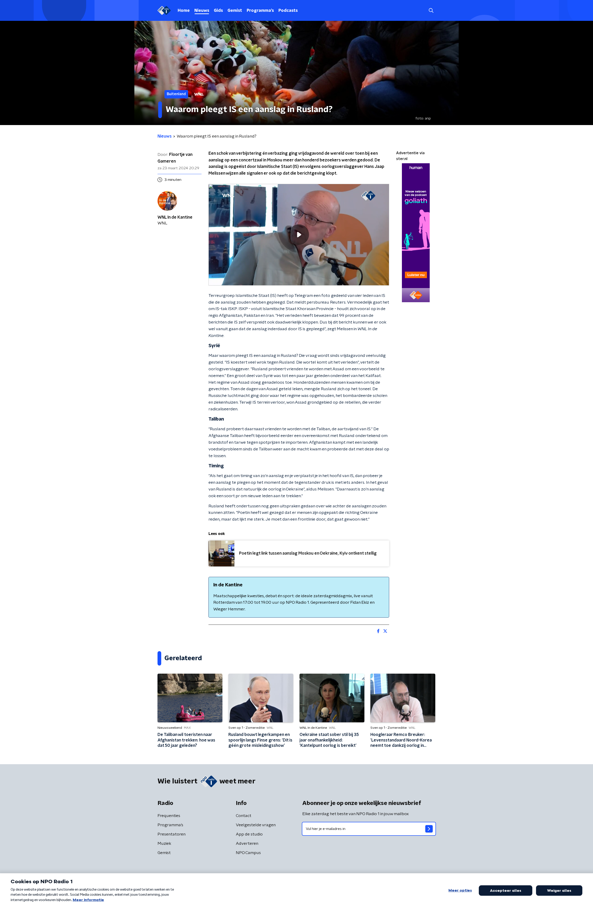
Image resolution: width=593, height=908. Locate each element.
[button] (430, 10)
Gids (218, 11)
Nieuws (201, 11)
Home (184, 11)
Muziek (164, 844)
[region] (298, 235)
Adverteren (247, 844)
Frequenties (169, 816)
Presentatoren (172, 834)
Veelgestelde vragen (256, 825)
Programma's (260, 11)
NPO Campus (248, 853)
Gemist (234, 11)
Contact (243, 816)
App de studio (249, 834)
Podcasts (288, 11)
